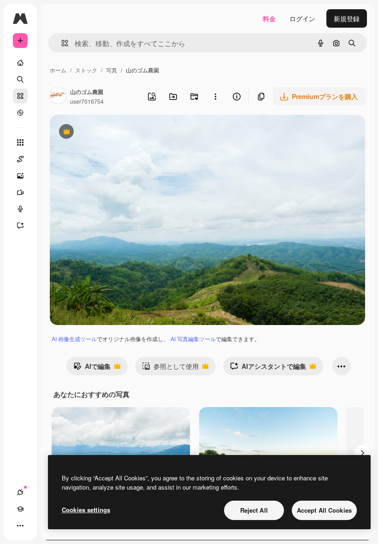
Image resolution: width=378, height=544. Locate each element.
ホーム (58, 70)
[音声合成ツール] (20, 208)
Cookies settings (86, 509)
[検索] (20, 79)
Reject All (254, 510)
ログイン (302, 18)
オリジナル (113, 132)
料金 (269, 18)
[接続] (20, 492)
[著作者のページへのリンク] (58, 96)
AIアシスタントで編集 (268, 368)
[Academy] (20, 509)
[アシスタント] (20, 225)
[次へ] (362, 453)
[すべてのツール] (20, 142)
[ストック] (20, 96)
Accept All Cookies (324, 510)
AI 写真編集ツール (193, 339)
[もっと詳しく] (20, 112)
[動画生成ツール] (20, 192)
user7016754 (87, 101)
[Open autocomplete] (61, 43)
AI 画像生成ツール (74, 339)
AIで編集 (92, 368)
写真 (111, 70)
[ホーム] (20, 62)
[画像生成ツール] (20, 175)
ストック (86, 70)
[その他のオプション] (215, 96)
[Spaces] (20, 159)
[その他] (20, 525)
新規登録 (347, 18)
